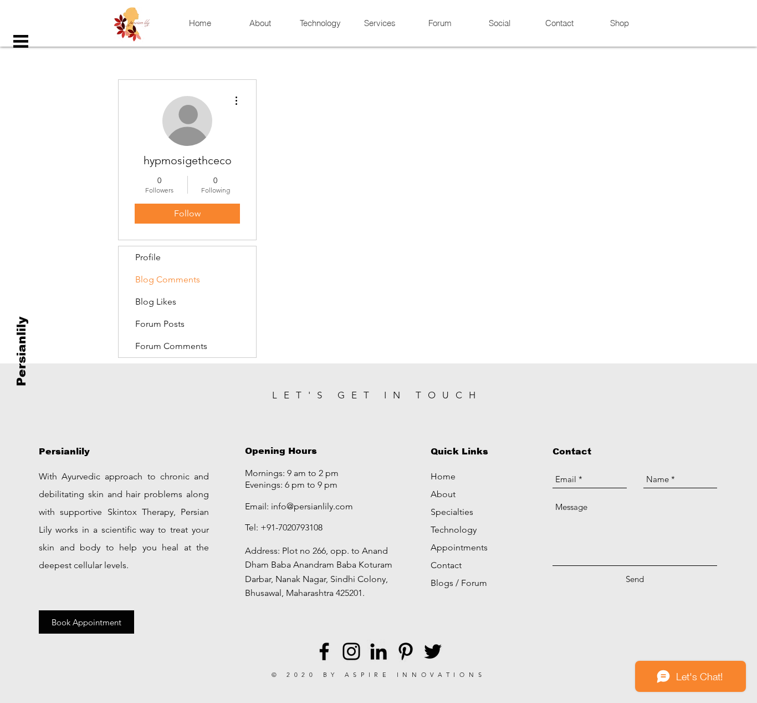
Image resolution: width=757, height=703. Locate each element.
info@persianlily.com (312, 506)
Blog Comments (167, 279)
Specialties (452, 512)
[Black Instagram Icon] (351, 651)
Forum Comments (171, 346)
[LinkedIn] (378, 651)
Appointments (459, 547)
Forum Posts (160, 323)
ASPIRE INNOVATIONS (415, 675)
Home (443, 476)
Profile (148, 257)
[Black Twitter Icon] (432, 651)
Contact (446, 565)
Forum (474, 583)
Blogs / (446, 583)
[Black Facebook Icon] (324, 651)
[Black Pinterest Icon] (405, 651)
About (443, 494)
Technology (454, 529)
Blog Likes (155, 301)
